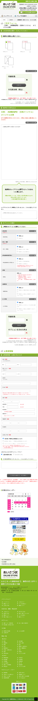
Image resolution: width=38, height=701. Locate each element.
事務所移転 (6, 657)
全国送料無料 (6, 677)
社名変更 (21, 659)
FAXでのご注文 (22, 611)
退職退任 (5, 642)
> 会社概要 (3, 561)
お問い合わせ (21, 672)
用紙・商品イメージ (8, 616)
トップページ (6, 601)
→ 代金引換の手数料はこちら (8, 447)
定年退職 (21, 641)
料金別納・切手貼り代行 (9, 624)
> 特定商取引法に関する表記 (8, 564)
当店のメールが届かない (9, 674)
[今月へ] (25, 494)
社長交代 (21, 657)
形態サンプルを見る (30, 70)
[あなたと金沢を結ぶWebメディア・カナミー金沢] (19, 540)
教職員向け (6, 648)
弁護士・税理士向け (8, 649)
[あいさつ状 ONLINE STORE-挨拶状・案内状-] (9, 5)
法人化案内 (6, 662)
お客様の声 (6, 632)
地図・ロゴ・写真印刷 (8, 623)
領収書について (22, 674)
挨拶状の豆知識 (7, 631)
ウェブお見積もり (22, 603)
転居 (20, 649)
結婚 (4, 651)
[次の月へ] (29, 494)
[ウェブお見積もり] (20, 16)
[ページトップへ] (36, 699)
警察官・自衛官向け (23, 646)
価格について (6, 603)
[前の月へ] (22, 494)
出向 (4, 646)
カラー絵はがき (22, 677)
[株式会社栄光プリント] (19, 536)
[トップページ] (6, 16)
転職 (4, 644)
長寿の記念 (6, 653)
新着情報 (5, 672)
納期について (21, 605)
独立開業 (5, 659)
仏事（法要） (21, 642)
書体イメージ (21, 616)
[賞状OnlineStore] (19, 533)
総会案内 (21, 664)
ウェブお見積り (22, 615)
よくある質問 (21, 631)
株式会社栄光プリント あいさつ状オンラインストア (14, 587)
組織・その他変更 (7, 664)
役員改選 (21, 661)
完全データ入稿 (7, 676)
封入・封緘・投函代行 (23, 623)
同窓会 (20, 651)
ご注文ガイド (21, 601)
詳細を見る (32, 231)
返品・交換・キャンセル (24, 613)
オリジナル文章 (22, 653)
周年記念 (5, 666)
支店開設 (5, 661)
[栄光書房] (19, 528)
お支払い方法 (6, 605)
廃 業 (20, 662)
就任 (20, 644)
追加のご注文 (6, 613)
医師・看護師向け (22, 648)
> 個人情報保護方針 (6, 559)
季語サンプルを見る (30, 122)
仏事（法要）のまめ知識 (24, 676)
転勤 (4, 641)
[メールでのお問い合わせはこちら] (28, 12)
